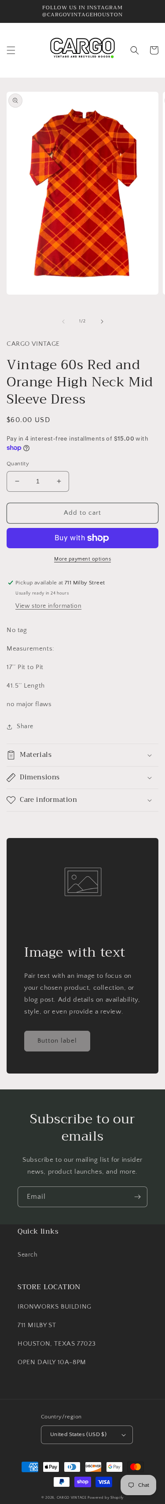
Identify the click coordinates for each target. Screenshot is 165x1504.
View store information (48, 606)
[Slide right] (102, 321)
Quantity (18, 463)
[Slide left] (63, 321)
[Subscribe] (137, 1196)
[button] (11, 50)
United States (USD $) (78, 1434)
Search (28, 1254)
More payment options (82, 559)
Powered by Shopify (106, 1498)
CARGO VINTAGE (72, 1498)
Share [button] (25, 726)
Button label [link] (57, 1040)
